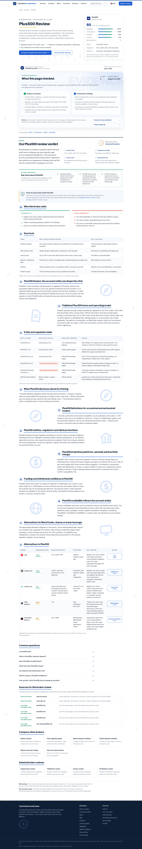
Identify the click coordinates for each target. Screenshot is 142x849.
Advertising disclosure (109, 818)
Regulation (83, 826)
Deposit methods (85, 829)
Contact (83, 3)
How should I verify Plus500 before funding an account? (39, 680)
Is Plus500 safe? (25, 652)
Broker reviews (125, 3)
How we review (107, 812)
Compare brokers (85, 812)
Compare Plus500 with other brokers (35, 53)
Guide (45, 132)
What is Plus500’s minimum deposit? (32, 656)
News (59, 3)
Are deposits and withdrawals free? (32, 671)
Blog (81, 818)
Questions (52, 132)
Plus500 (33, 10)
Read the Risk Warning (62, 53)
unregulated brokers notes (86, 197)
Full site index (84, 835)
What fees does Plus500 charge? (31, 666)
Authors (105, 809)
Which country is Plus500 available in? (33, 676)
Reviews (43, 3)
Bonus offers (84, 832)
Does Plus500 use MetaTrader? (30, 661)
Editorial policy (107, 815)
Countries (66, 3)
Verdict (30, 132)
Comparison (38, 132)
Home (21, 10)
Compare (51, 3)
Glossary (75, 3)
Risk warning (106, 820)
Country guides (84, 823)
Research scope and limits (107, 120)
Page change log (107, 124)
